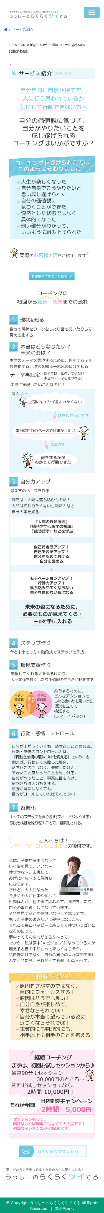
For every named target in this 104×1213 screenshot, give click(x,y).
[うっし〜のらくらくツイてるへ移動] (5, 29)
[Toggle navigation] (92, 12)
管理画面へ (64, 1208)
